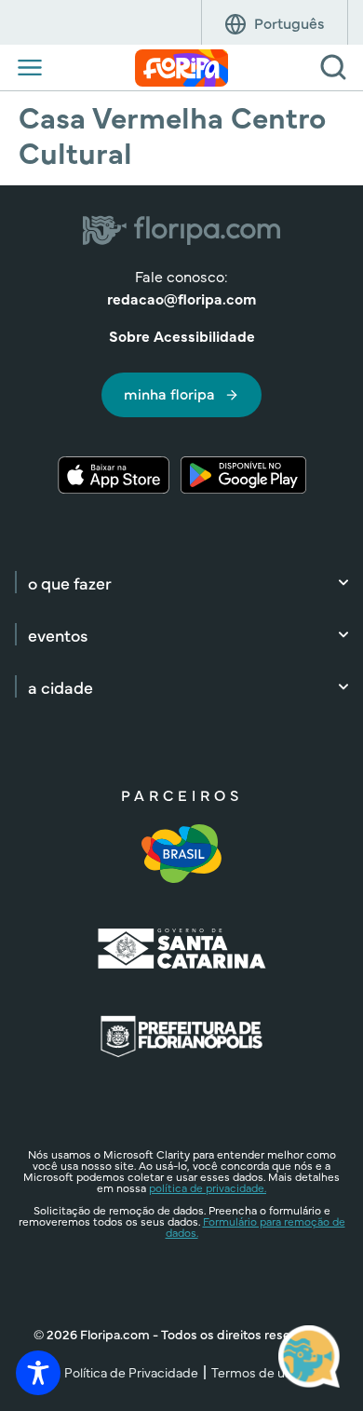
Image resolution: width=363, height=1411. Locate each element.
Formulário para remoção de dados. (255, 1227)
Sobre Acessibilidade (182, 335)
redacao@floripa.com (181, 298)
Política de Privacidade (131, 1372)
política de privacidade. (207, 1187)
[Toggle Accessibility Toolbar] (38, 1373)
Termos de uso (255, 1372)
